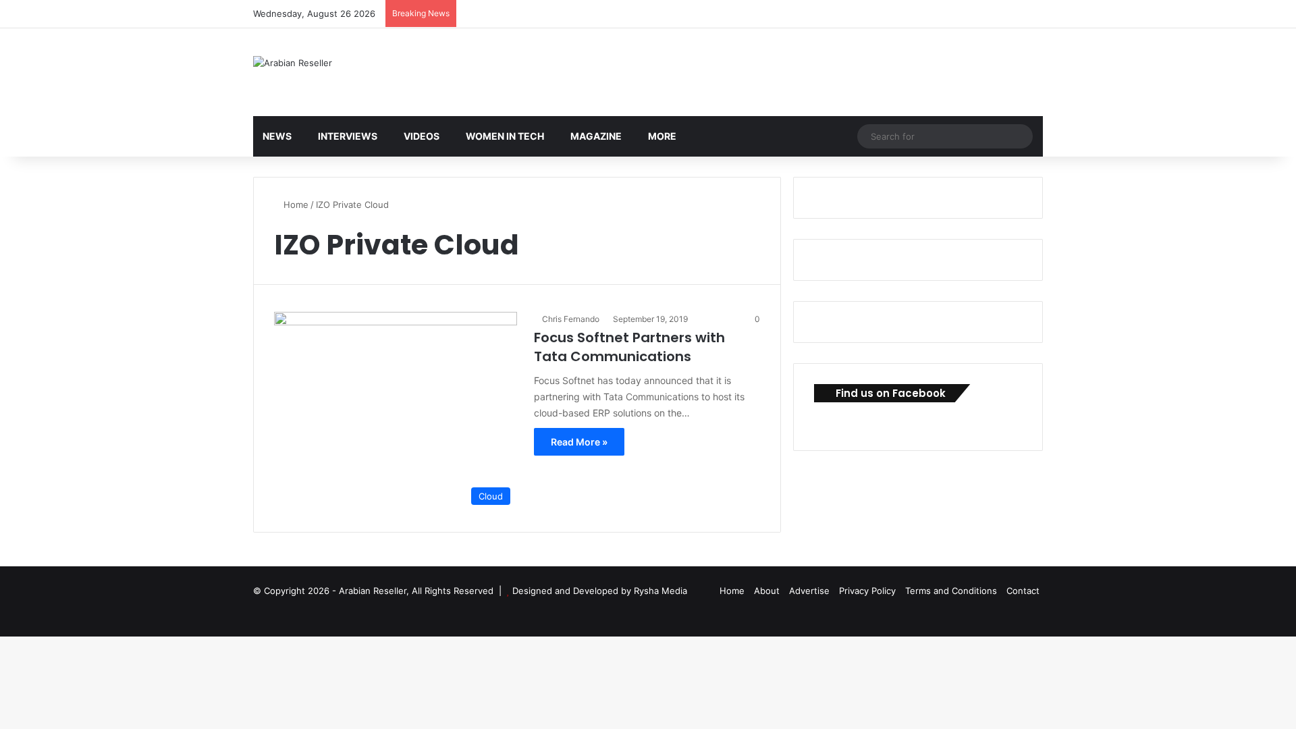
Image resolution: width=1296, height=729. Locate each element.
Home (294, 204)
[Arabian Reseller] (292, 62)
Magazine (596, 136)
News (277, 136)
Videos (421, 136)
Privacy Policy (867, 590)
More (662, 136)
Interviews (347, 136)
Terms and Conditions (951, 590)
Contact (1023, 590)
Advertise (809, 590)
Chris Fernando (570, 319)
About (767, 590)
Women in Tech (505, 136)
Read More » (579, 442)
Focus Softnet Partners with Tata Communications (629, 347)
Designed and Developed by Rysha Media (599, 590)
